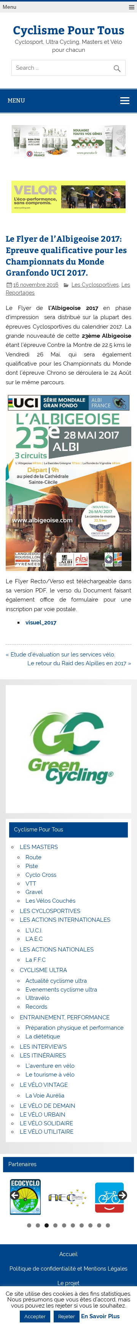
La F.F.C (35, 959)
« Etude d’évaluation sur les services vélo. (60, 654)
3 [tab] (47, 1225)
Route (33, 857)
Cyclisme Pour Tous (68, 29)
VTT (30, 883)
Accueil (68, 1254)
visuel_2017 (40, 622)
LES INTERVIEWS (43, 1046)
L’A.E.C (34, 938)
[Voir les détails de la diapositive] (26, 1198)
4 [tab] (55, 1225)
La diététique (42, 1036)
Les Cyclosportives (95, 285)
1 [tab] (29, 1225)
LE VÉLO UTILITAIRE (46, 1131)
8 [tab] (90, 1225)
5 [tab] (64, 1225)
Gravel (34, 892)
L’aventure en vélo (50, 1065)
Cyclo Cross (40, 874)
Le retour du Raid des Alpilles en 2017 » (79, 663)
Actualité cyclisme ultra (56, 980)
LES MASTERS (39, 847)
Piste (31, 866)
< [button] (15, 1196)
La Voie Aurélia (44, 1095)
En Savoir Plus (100, 1316)
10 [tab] (108, 1225)
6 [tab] (73, 1225)
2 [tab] (38, 1225)
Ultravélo (37, 998)
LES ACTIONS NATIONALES (57, 949)
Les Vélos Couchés (50, 900)
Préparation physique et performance (74, 1027)
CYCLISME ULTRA (43, 970)
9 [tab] (99, 1225)
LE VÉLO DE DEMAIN (47, 1105)
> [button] (121, 1196)
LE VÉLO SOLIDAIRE (46, 1123)
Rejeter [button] (66, 1316)
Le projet (68, 1283)
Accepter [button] (35, 1316)
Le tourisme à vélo (50, 1074)
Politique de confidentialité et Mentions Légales (68, 1269)
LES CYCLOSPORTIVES (50, 911)
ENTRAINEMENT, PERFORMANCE (65, 1017)
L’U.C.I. (34, 930)
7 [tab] (82, 1225)
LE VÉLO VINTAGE (44, 1084)
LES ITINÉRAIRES (43, 1055)
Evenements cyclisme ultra (61, 989)
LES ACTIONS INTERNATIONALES (65, 919)
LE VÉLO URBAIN (42, 1114)
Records (36, 1006)
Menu (9, 7)
